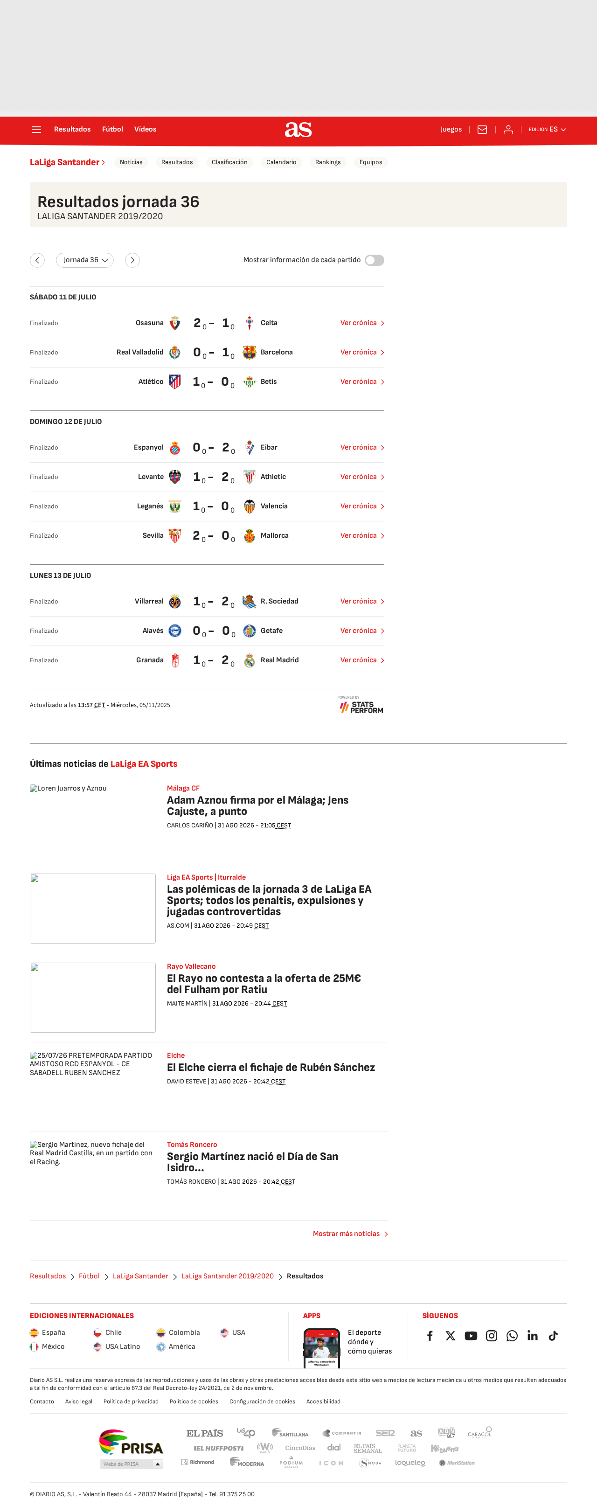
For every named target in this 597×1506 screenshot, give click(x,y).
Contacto (42, 1401)
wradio (265, 1448)
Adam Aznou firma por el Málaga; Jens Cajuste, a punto (257, 805)
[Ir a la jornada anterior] (37, 260)
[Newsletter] (482, 129)
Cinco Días (301, 1448)
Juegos (451, 129)
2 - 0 (212, 535)
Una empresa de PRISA (131, 1442)
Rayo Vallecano (191, 967)
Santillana (290, 1432)
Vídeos (145, 129)
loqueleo (410, 1463)
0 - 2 (212, 447)
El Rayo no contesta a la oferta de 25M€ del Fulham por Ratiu (264, 984)
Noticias (131, 162)
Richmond (197, 1462)
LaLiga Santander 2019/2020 (227, 1276)
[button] (131, 1464)
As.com (178, 926)
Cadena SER (385, 1432)
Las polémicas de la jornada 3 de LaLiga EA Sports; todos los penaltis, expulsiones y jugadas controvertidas (269, 900)
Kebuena (444, 1448)
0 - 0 (212, 630)
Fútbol (112, 129)
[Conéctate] (508, 129)
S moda (370, 1463)
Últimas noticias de (104, 764)
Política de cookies (194, 1401)
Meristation (457, 1463)
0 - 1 (212, 352)
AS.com (416, 1432)
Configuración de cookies (262, 1401)
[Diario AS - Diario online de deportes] (298, 129)
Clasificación (230, 162)
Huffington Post (218, 1448)
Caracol (480, 1432)
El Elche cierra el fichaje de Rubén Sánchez (271, 1067)
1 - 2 (212, 477)
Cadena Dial (334, 1448)
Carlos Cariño (190, 825)
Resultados (72, 129)
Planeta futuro (406, 1448)
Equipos (371, 162)
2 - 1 (212, 323)
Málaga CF (183, 788)
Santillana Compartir (341, 1432)
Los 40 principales (246, 1432)
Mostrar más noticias (346, 1233)
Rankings (328, 162)
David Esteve (186, 1081)
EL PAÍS (204, 1432)
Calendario (281, 162)
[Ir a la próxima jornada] (132, 260)
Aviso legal (78, 1401)
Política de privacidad (131, 1401)
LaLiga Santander (64, 162)
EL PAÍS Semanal (367, 1448)
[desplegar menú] (36, 129)
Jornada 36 (81, 260)
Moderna (247, 1463)
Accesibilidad (323, 1401)
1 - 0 (212, 381)
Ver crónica (358, 323)
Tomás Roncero (192, 1145)
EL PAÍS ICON (330, 1463)
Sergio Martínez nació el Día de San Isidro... (252, 1162)
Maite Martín (187, 1003)
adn (446, 1432)
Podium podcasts (291, 1463)
